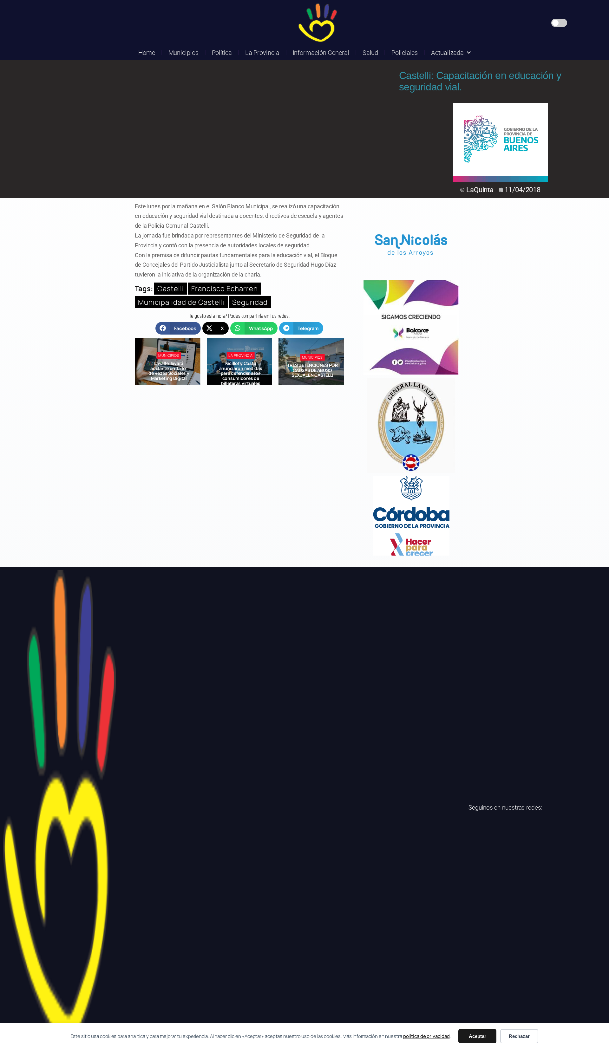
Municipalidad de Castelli (181, 302)
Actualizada (447, 52)
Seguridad (250, 302)
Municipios (183, 52)
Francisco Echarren (224, 288)
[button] (178, 328)
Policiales (404, 52)
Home (146, 52)
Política (222, 52)
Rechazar (519, 1036)
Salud (370, 52)
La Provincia (262, 52)
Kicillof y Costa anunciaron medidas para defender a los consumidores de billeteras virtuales (168, 373)
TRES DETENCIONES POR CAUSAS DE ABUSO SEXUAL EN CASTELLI (240, 370)
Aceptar (477, 1036)
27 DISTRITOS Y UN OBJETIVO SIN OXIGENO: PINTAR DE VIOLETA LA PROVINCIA (312, 370)
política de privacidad (426, 1036)
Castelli (170, 288)
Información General (321, 52)
